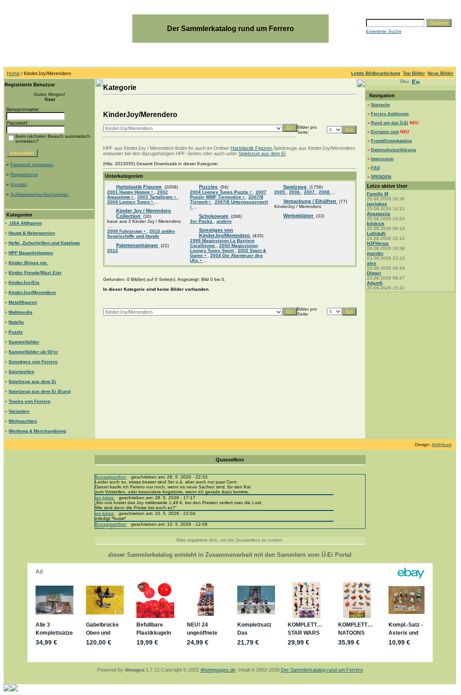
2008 (325, 192)
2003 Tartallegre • (157, 196)
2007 (310, 192)
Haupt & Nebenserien (32, 232)
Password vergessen (32, 164)
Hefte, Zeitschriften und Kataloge (44, 242)
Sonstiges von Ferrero (33, 361)
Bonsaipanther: (111, 476)
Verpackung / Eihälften (310, 201)
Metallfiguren (23, 302)
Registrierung (24, 174)
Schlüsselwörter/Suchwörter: (39, 194)
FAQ (375, 168)
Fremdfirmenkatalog (391, 141)
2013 (112, 250)
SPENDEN (381, 177)
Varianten (19, 411)
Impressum (382, 159)
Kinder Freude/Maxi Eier (35, 272)
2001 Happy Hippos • (130, 192)
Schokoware (214, 216)
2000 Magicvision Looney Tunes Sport (224, 248)
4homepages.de (217, 669)
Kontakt (18, 184)
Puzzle (16, 331)
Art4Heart (442, 444)
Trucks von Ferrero (29, 401)
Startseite (380, 105)
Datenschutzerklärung (393, 150)
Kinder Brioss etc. (28, 262)
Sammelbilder (24, 341)
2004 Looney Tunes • (130, 201)
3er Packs (202, 221)
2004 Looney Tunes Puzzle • (221, 192)
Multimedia (20, 312)
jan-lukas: (105, 497)
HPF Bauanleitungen (31, 252)
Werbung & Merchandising (37, 431)
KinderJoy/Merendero (32, 292)
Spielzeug (295, 187)
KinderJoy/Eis (24, 282)
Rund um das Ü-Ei (389, 123)
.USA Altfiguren (25, 223)
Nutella (16, 322)
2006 (295, 192)
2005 (280, 192)
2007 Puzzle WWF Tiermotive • (228, 194)
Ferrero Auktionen (390, 114)
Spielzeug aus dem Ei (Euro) (40, 391)
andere (224, 221)
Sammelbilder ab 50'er (33, 351)
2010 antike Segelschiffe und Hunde (141, 234)
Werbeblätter (299, 215)
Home (13, 73)
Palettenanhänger (137, 245)
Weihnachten (23, 421)
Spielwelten (21, 371)
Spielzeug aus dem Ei (32, 381)
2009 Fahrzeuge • (127, 231)
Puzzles (209, 187)
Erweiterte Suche (384, 31)
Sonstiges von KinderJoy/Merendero (225, 232)
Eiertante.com (385, 132)
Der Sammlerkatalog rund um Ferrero (322, 669)
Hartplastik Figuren (251, 148)
